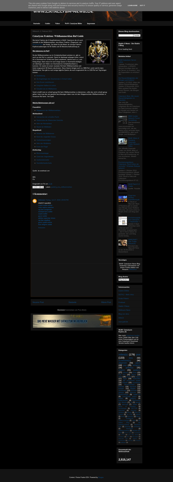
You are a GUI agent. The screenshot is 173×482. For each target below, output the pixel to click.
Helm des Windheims (43, 143)
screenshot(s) (125, 360)
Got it (142, 5)
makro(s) (130, 440)
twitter (135, 404)
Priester (121, 386)
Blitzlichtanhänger (42, 153)
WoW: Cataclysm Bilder (73, 23)
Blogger (100, 477)
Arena (123, 416)
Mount (138, 416)
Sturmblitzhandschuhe (44, 163)
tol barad (137, 440)
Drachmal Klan (38, 44)
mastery (133, 410)
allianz (133, 375)
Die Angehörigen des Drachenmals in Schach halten (54, 79)
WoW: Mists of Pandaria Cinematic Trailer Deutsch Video (134, 142)
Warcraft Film (123, 438)
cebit (133, 420)
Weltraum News (124, 310)
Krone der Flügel (42, 147)
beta (131, 358)
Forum (123, 434)
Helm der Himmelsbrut (44, 123)
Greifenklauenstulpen (43, 140)
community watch (129, 396)
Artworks (130, 416)
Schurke (134, 390)
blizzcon (133, 392)
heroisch (133, 386)
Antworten (41, 228)
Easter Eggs (127, 432)
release (125, 372)
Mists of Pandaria (127, 406)
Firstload (122, 302)
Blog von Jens (124, 314)
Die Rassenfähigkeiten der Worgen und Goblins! (128, 79)
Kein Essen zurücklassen (45, 82)
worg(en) (136, 365)
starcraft (125, 404)
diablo (121, 398)
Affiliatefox (133, 269)
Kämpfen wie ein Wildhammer (46, 89)
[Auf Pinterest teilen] (42, 187)
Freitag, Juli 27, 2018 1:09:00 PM (57, 200)
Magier (133, 388)
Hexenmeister (129, 384)
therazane (129, 428)
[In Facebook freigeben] (40, 187)
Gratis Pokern (124, 298)
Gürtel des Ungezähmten (44, 156)
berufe (138, 402)
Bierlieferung (40, 76)
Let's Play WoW (133, 434)
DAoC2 (121, 318)
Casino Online (124, 291)
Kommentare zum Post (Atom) (75, 310)
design (129, 412)
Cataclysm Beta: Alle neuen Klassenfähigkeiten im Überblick (129, 98)
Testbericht (129, 418)
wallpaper (123, 442)
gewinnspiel (122, 440)
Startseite (36, 23)
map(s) (137, 377)
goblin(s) (129, 367)
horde (134, 372)
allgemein (123, 363)
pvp (125, 365)
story (120, 377)
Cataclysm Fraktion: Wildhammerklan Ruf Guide (58, 36)
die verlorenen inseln (131, 380)
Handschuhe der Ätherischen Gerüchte (49, 120)
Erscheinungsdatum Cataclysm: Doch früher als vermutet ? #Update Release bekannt (129, 165)
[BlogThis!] (36, 187)
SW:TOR (134, 408)
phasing (127, 426)
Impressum (91, 23)
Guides (47, 23)
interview (122, 410)
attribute (121, 412)
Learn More (132, 5)
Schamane (123, 390)
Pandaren (121, 436)
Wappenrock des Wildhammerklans (48, 110)
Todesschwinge (124, 420)
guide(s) (54, 187)
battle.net (136, 394)
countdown (136, 382)
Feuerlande (137, 432)
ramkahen (137, 426)
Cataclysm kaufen (132, 335)
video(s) (123, 354)
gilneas (121, 392)
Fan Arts (122, 375)
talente (138, 414)
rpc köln (129, 414)
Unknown (41, 200)
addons (135, 438)
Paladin (125, 382)
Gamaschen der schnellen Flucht (47, 117)
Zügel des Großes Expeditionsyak (133, 198)
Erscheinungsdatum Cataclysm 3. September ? (134, 220)
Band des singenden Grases (46, 137)
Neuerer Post (38, 302)
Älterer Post (106, 302)
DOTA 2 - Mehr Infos (126, 295)
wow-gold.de (123, 322)
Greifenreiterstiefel (42, 160)
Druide (128, 377)
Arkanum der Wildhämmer (45, 133)
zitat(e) (122, 370)
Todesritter (136, 378)
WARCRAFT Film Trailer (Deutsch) (132, 242)
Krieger (121, 388)
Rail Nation (135, 436)
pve (59, 187)
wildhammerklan (66, 187)
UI (131, 402)
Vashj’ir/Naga (123, 394)
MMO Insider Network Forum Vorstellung (134, 118)
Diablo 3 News (124, 306)
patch (138, 363)
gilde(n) (133, 398)
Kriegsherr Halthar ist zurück (46, 85)
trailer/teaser (123, 400)
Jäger (125, 378)
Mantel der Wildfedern (43, 127)
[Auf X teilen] (38, 187)
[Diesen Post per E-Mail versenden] (33, 187)
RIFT (128, 436)
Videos (57, 23)
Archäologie (123, 408)
